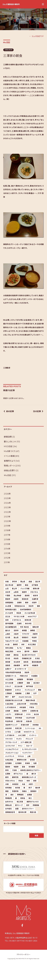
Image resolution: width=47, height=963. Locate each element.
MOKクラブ (32, 616)
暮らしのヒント (10, 441)
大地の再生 (34, 704)
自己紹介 (36, 683)
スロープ (29, 746)
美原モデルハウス (33, 802)
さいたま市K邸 (30, 613)
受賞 (7, 620)
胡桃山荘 (8, 805)
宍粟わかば (24, 676)
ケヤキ (28, 714)
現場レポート (9, 466)
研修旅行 (25, 637)
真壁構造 (8, 718)
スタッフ (8, 686)
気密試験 (15, 791)
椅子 (30, 788)
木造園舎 (34, 676)
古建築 (19, 602)
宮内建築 (32, 767)
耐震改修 (8, 690)
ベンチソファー (27, 753)
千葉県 (7, 595)
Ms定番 (8, 606)
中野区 (34, 641)
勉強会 (28, 648)
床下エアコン (18, 774)
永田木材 (8, 728)
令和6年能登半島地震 (13, 672)
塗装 (23, 767)
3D (40, 728)
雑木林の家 (22, 812)
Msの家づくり (9, 451)
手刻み (20, 781)
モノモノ (20, 648)
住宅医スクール (10, 676)
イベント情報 (9, 456)
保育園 (24, 630)
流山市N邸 (17, 595)
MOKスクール (29, 732)
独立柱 (36, 714)
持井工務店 (9, 648)
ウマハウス (9, 739)
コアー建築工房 (25, 742)
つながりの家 (30, 718)
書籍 (39, 690)
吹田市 (34, 637)
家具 (7, 770)
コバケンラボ (10, 746)
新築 (35, 781)
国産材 (7, 767)
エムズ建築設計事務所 (11, 4)
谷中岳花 (8, 809)
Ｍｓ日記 (6, 42)
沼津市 (16, 630)
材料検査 (8, 788)
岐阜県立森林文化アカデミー (30, 770)
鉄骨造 (16, 655)
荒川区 (7, 658)
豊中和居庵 (9, 623)
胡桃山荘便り (9, 470)
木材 (22, 644)
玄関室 (29, 795)
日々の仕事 (9, 683)
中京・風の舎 (24, 627)
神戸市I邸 (29, 686)
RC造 (7, 644)
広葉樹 (7, 774)
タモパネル (34, 592)
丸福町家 (35, 599)
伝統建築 (20, 679)
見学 (27, 805)
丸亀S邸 (29, 721)
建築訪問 (8, 437)
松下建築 (35, 585)
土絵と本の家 (21, 704)
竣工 (30, 798)
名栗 (35, 763)
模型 (7, 791)
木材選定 (15, 784)
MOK (19, 651)
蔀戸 (13, 697)
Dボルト (18, 690)
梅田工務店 (9, 651)
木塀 (7, 784)
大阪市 (16, 634)
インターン (32, 735)
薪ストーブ (19, 805)
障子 (7, 697)
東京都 (7, 662)
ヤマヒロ (21, 756)
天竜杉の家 (25, 725)
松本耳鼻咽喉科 (25, 609)
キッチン (19, 739)
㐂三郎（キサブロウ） (29, 655)
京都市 (35, 634)
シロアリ (8, 714)
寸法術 (14, 770)
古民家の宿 (34, 711)
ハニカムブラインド (11, 749)
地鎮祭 (16, 767)
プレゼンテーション (12, 753)
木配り (31, 784)
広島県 (19, 623)
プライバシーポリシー (23, 954)
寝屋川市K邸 (30, 700)
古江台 (7, 616)
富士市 (37, 582)
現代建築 (30, 679)
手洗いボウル (10, 781)
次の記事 (37, 411)
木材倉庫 (22, 707)
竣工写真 (20, 802)
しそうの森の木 (10, 707)
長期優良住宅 (10, 812)
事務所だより (9, 461)
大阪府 (7, 655)
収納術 (27, 763)
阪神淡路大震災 (11, 609)
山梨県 (16, 592)
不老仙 (31, 707)
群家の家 (28, 620)
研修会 (22, 798)
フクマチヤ (25, 634)
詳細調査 (36, 805)
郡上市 (14, 589)
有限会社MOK (19, 606)
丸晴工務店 (9, 760)
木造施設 (25, 641)
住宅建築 (8, 763)
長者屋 (16, 711)
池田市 (26, 672)
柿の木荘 (28, 623)
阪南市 (24, 592)
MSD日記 (8, 446)
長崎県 (15, 644)
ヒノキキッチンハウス (29, 749)
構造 (26, 585)
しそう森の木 (9, 735)
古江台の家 (18, 686)
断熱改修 (25, 599)
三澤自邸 (8, 693)
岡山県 (22, 582)
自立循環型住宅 (11, 627)
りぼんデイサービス (12, 641)
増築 (38, 606)
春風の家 (35, 627)
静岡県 (32, 630)
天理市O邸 (19, 714)
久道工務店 (9, 704)
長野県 (27, 595)
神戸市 (26, 665)
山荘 (7, 589)
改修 (28, 781)
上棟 (28, 756)
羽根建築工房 (27, 658)
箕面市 (35, 651)
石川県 (7, 637)
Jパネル (8, 732)
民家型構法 (9, 602)
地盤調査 (18, 693)
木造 (23, 784)
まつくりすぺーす (20, 669)
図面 (28, 683)
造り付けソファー (28, 809)
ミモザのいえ (16, 620)
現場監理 (8, 798)
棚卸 (26, 602)
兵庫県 (16, 599)
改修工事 (18, 728)
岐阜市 (35, 595)
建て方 (34, 774)
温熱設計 (33, 791)
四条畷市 (17, 665)
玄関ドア (8, 669)
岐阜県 (26, 662)
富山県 (16, 637)
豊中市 (26, 651)
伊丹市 (14, 582)
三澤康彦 (20, 683)
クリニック (29, 739)
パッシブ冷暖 (25, 589)
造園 (16, 809)
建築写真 (15, 777)
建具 (7, 777)
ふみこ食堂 (22, 735)
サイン (20, 746)
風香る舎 (33, 812)
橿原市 (19, 585)
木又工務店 (32, 644)
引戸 (35, 693)
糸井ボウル (9, 802)
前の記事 (10, 411)
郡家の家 (36, 589)
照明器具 (20, 795)
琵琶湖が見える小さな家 (13, 700)
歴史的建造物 (36, 662)
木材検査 (35, 725)
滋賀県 (7, 665)
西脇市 (7, 599)
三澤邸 (27, 693)
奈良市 (31, 606)
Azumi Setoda (25, 697)
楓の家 (37, 788)
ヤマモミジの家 (19, 616)
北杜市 (7, 592)
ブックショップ (30, 690)
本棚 (7, 582)
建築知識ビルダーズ (29, 777)
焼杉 (12, 795)
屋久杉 (7, 630)
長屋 (30, 582)
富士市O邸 (9, 585)
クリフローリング (11, 742)
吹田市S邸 (9, 721)
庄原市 (24, 711)
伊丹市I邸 (18, 718)
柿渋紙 (17, 788)
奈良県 (16, 658)
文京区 (37, 658)
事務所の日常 (22, 760)
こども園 (17, 732)
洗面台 (24, 791)
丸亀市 (34, 602)
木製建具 (35, 665)
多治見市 (17, 662)
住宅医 (32, 760)
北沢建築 (18, 763)
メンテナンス (9, 756)
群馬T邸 (19, 721)
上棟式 (7, 634)
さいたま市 (9, 613)
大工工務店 (9, 679)
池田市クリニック (11, 725)
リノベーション (30, 728)
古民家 (7, 711)
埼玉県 (18, 613)
